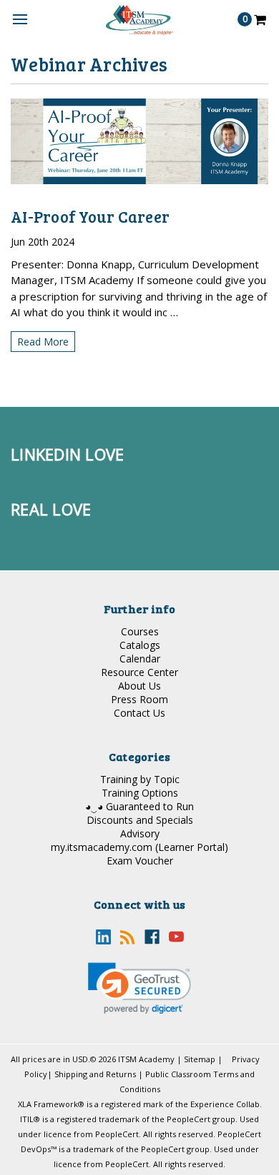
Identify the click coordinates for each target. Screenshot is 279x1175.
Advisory (140, 833)
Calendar (139, 658)
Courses (140, 631)
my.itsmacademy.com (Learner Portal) (139, 847)
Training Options (140, 793)
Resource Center (139, 672)
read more (43, 341)
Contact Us (139, 713)
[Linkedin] (103, 936)
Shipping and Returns (95, 1074)
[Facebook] (152, 936)
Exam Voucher (140, 860)
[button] (139, 988)
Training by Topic (140, 779)
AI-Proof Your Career (90, 216)
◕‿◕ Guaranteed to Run (139, 806)
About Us (139, 685)
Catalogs (139, 645)
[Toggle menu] (19, 19)
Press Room (139, 699)
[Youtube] (176, 936)
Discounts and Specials (140, 820)
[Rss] (127, 936)
